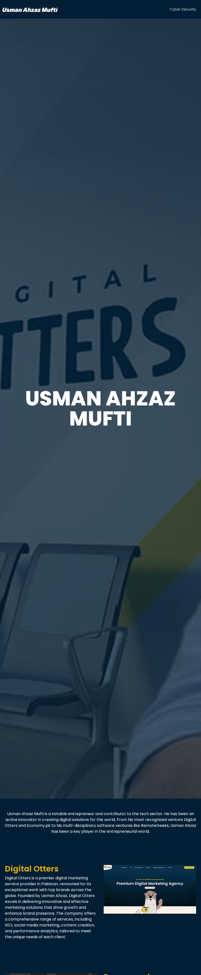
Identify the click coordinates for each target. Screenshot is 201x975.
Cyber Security (183, 9)
